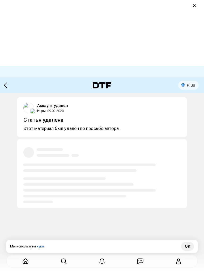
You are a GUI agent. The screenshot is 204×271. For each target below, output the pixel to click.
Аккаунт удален (52, 105)
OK (187, 246)
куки (40, 246)
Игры (41, 111)
